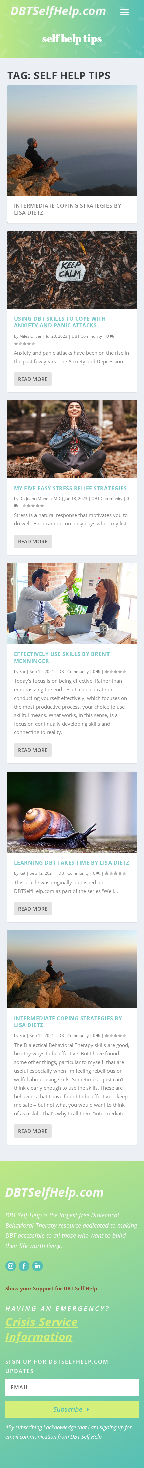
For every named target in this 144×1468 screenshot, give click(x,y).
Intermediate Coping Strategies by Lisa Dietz (67, 209)
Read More (32, 379)
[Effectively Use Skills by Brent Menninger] (72, 603)
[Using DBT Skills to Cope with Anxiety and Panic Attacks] (72, 270)
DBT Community (87, 336)
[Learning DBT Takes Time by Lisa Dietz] (72, 812)
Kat (22, 671)
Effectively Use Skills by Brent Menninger (62, 657)
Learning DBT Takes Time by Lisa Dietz (71, 862)
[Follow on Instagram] (10, 1266)
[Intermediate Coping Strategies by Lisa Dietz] (72, 969)
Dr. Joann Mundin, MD (39, 498)
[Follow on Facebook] (24, 1266)
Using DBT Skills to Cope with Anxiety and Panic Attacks (60, 322)
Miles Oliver (30, 336)
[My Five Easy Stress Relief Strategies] (72, 439)
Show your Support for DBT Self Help (51, 1288)
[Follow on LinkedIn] (37, 1266)
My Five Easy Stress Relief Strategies (70, 488)
